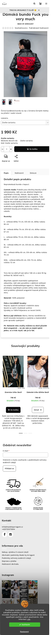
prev (3, 372)
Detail (36, 410)
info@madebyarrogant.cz (12, 527)
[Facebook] (4, 534)
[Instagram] (10, 534)
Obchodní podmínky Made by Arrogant (18, 555)
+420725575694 (8, 529)
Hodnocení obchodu (10, 564)
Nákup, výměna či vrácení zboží (15, 552)
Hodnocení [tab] (19, 173)
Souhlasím (26, 625)
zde (28, 619)
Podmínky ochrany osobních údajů (16, 558)
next (48, 372)
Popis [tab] (6, 173)
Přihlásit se (9, 468)
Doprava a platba (9, 561)
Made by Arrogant (25, 24)
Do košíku (33, 149)
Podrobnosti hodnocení (39, 28)
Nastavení (24, 631)
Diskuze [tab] (33, 173)
